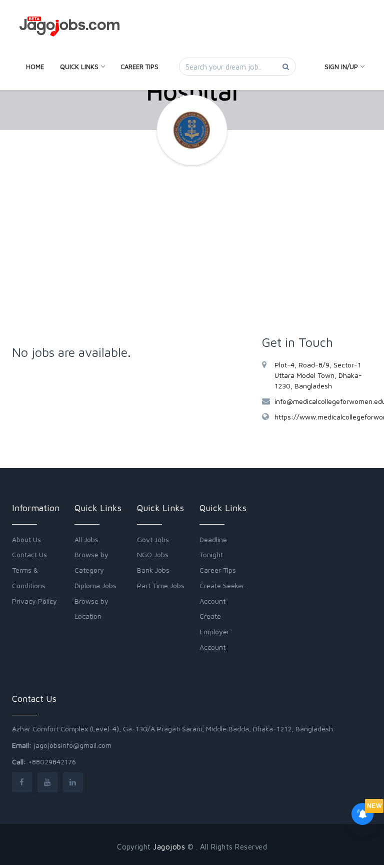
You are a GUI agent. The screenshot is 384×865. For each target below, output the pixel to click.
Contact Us (29, 554)
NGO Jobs (152, 554)
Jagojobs (169, 846)
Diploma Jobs (95, 585)
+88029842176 (52, 761)
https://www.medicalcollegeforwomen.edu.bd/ (323, 416)
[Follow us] (22, 782)
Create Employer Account (215, 631)
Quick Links (79, 67)
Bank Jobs (153, 570)
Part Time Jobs (160, 585)
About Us (26, 539)
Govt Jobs (153, 539)
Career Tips (139, 67)
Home (35, 67)
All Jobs (86, 539)
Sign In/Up (341, 67)
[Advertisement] (192, 255)
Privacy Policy (34, 601)
